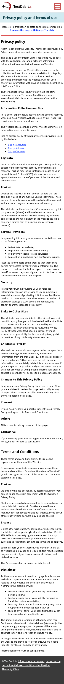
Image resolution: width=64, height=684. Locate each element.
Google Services (16, 151)
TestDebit (22, 6)
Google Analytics (17, 144)
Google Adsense (16, 148)
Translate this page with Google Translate (32, 30)
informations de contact (31, 661)
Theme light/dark (10, 669)
